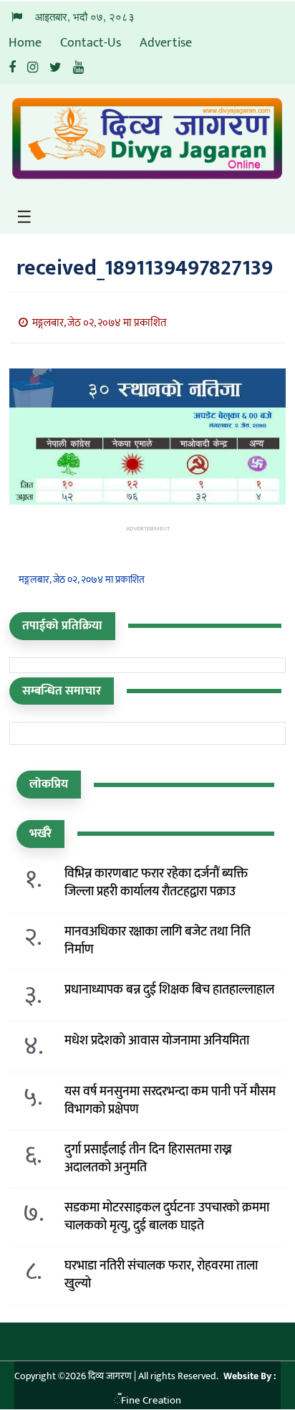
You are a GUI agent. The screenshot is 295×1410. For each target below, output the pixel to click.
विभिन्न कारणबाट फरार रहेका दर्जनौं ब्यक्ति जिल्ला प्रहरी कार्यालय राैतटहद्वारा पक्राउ (156, 883)
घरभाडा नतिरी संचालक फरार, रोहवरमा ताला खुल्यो (161, 1275)
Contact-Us (90, 43)
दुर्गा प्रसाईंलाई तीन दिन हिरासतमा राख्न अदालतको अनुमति (148, 1159)
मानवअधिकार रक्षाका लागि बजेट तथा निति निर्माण (157, 941)
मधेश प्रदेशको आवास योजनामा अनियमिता (156, 1041)
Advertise (166, 43)
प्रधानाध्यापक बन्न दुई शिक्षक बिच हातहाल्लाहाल (169, 990)
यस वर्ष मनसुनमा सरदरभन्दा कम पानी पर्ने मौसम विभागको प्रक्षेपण (170, 1101)
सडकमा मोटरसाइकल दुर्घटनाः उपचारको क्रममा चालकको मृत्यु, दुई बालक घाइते (166, 1217)
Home (25, 43)
